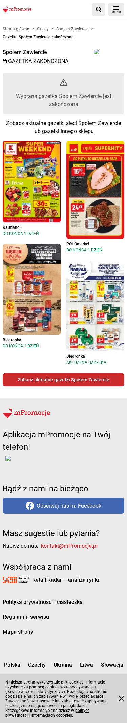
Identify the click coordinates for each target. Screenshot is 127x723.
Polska (12, 665)
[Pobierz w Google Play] (29, 462)
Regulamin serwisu (26, 617)
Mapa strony (18, 631)
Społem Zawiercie (25, 52)
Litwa (86, 665)
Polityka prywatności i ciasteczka (43, 602)
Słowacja (112, 665)
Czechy (37, 665)
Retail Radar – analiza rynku (66, 580)
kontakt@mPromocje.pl (69, 546)
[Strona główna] (17, 9)
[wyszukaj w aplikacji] (98, 9)
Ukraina (63, 665)
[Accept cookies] (121, 699)
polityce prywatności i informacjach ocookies (47, 713)
